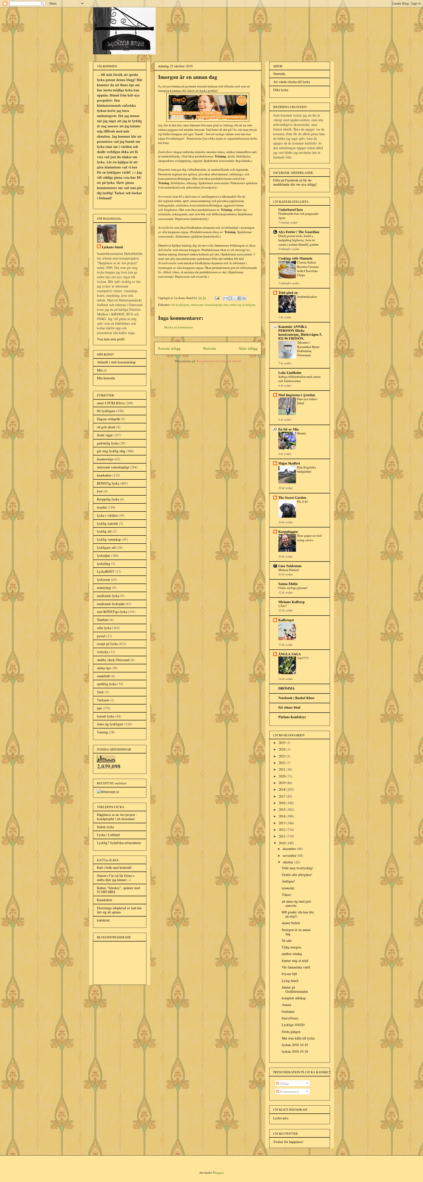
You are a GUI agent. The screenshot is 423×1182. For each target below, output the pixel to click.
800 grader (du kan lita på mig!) (298, 914)
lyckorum (103, 579)
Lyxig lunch (290, 980)
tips (226, 304)
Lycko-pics (280, 1118)
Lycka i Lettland (108, 834)
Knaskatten (104, 899)
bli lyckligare (180, 304)
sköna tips (104, 668)
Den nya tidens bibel (307, 401)
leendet (102, 507)
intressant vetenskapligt (206, 304)
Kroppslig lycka (108, 499)
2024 (282, 749)
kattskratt (103, 920)
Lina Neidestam (290, 565)
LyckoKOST (105, 571)
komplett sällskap (294, 998)
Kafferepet (286, 619)
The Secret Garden (292, 497)
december (290, 848)
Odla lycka (280, 89)
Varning (102, 732)
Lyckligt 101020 (293, 1024)
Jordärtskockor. (307, 296)
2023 (282, 756)
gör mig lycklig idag (111, 451)
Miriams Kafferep (291, 601)
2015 (282, 809)
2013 (282, 823)
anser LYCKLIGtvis (111, 403)
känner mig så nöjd (295, 960)
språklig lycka (106, 683)
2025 (282, 742)
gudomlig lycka (107, 443)
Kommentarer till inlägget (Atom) (219, 361)
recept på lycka (107, 643)
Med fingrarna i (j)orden (296, 394)
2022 (282, 762)
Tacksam (103, 700)
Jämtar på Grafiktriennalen (295, 989)
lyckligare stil (106, 547)
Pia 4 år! (302, 501)
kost (100, 491)
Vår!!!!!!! (303, 658)
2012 (282, 829)
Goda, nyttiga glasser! (292, 587)
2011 (282, 836)
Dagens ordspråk (108, 419)
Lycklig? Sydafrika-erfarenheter (119, 842)
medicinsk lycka (108, 595)
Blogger (218, 1172)
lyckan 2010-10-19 (295, 1044)
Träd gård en (288, 292)
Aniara (286, 1004)
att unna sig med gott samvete (296, 903)
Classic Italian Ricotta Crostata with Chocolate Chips (308, 268)
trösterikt (288, 888)
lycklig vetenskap (109, 539)
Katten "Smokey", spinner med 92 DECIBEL (118, 889)
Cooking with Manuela (295, 258)
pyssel (101, 635)
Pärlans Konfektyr (292, 716)
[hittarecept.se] (108, 791)
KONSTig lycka (108, 483)
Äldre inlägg (248, 348)
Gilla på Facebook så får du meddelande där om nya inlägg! (295, 182)
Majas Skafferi (289, 463)
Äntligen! (288, 881)
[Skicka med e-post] (225, 298)
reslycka (102, 651)
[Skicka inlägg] (216, 298)
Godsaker (288, 1011)
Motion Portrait (288, 570)
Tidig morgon (291, 947)
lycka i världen (107, 515)
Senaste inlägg (169, 348)
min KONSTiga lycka (112, 611)
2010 (282, 843)
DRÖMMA (286, 688)
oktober (288, 862)
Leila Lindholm (289, 372)
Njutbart (102, 619)
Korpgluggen (288, 531)
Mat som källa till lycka (298, 1038)
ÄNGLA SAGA (289, 654)
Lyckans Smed (112, 247)
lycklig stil (104, 531)
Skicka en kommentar (178, 327)
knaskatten (104, 475)
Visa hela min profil (111, 339)
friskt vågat (105, 435)
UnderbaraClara (290, 209)
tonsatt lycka (105, 716)
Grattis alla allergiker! (297, 874)
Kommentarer (289, 1091)
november (290, 855)
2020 (282, 776)
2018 (282, 789)
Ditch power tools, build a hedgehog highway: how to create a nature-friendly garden (298, 240)
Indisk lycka (105, 826)
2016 (282, 802)
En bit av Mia (288, 429)
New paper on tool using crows (309, 537)
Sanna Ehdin (288, 583)
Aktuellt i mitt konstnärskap (116, 362)
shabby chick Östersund (113, 659)
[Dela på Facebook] (239, 298)
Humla (301, 433)
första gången (291, 1031)
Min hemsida (106, 378)
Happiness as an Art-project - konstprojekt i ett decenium (117, 816)
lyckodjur (103, 555)
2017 (282, 796)
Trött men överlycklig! (297, 868)
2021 (282, 769)
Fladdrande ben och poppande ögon (298, 215)
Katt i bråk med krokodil (114, 867)
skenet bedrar (291, 922)
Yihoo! (287, 894)
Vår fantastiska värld (296, 967)
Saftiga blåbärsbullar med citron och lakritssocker (299, 378)
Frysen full (289, 973)
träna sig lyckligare (243, 304)
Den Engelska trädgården (306, 469)
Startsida (209, 348)
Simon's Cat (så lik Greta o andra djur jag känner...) (115, 877)
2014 (282, 816)
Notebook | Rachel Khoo (296, 697)
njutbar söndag (292, 953)
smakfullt (103, 676)
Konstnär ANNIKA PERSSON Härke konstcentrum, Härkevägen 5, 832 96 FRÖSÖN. (300, 332)
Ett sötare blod (289, 707)
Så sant (287, 940)
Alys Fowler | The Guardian (298, 231)
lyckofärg (103, 563)
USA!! (282, 606)
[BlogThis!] (230, 298)
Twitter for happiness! (288, 1141)
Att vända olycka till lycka (291, 81)
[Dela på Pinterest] (244, 298)
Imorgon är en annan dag (296, 931)
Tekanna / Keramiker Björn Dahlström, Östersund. (308, 348)
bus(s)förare (290, 1018)
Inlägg (284, 1083)
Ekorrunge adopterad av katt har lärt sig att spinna (119, 910)
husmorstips (105, 459)
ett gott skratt (106, 427)
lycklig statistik (107, 523)
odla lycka (104, 627)
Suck (100, 692)
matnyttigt (104, 587)
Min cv (102, 370)
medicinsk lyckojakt (111, 603)
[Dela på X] (234, 298)
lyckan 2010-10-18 (295, 1051)
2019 (282, 782)
